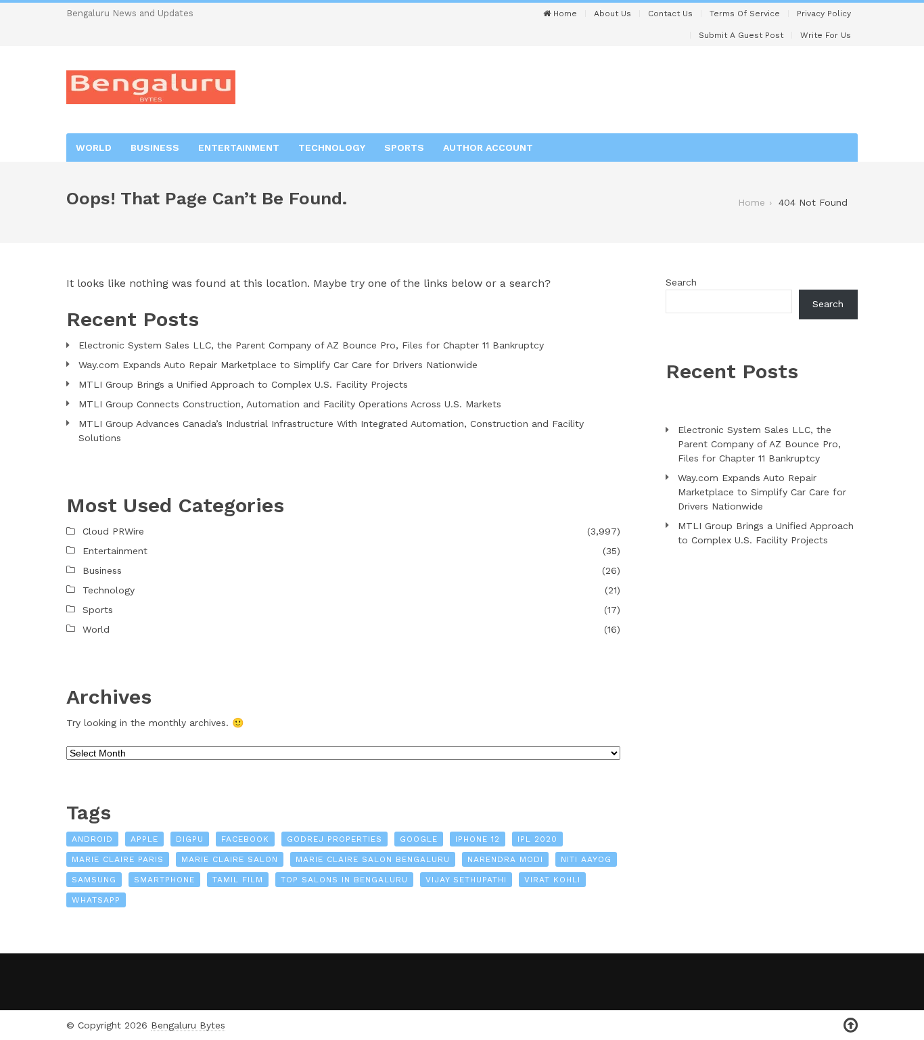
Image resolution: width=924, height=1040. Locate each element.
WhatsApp (96, 900)
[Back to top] (851, 1025)
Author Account (488, 147)
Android (92, 839)
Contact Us (670, 13)
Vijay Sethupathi (466, 879)
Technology (331, 147)
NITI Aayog (586, 859)
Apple (144, 839)
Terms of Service (745, 13)
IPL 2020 (537, 839)
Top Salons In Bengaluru (344, 879)
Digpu (190, 839)
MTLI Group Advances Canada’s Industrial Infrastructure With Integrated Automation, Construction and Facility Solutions (331, 430)
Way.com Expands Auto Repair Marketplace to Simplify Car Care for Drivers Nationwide (278, 364)
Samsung (94, 879)
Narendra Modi (505, 859)
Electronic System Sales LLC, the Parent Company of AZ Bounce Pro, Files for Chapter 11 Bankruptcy (311, 345)
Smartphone (164, 879)
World (94, 147)
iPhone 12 (477, 839)
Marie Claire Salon (229, 859)
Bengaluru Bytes (188, 1025)
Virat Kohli (552, 879)
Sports (404, 147)
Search (681, 282)
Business (155, 147)
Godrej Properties (334, 839)
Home (564, 13)
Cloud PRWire (113, 531)
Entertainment (238, 147)
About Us (612, 13)
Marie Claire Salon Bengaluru (373, 859)
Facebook (245, 839)
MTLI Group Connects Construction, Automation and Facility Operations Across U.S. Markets (289, 404)
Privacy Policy (824, 13)
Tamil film (237, 879)
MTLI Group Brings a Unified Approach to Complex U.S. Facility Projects (243, 384)
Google (419, 839)
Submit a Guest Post (741, 35)
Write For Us (825, 35)
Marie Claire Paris (118, 859)
